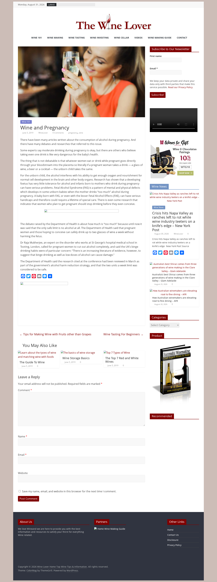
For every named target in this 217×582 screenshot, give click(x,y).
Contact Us (173, 534)
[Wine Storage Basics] (78, 352)
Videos (138, 37)
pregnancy (73, 132)
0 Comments (58, 132)
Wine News (159, 207)
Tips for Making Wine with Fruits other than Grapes (55, 334)
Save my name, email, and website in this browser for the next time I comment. (69, 491)
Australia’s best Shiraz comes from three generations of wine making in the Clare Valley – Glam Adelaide (173, 277)
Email (22, 455)
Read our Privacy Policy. (180, 87)
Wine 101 (36, 37)
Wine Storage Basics (76, 358)
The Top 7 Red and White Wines (122, 359)
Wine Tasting (76, 37)
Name (22, 436)
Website (23, 473)
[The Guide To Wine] (38, 352)
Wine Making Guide (159, 37)
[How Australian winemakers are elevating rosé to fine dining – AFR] (173, 290)
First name (156, 56)
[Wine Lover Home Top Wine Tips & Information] (22, 38)
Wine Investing (99, 37)
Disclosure (172, 539)
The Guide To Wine (32, 362)
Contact (182, 37)
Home (170, 529)
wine (81, 132)
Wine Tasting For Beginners (123, 334)
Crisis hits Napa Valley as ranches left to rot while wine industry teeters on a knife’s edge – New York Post (173, 221)
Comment (25, 390)
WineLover (43, 132)
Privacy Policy (174, 545)
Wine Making (55, 37)
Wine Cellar (121, 37)
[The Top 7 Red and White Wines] (117, 352)
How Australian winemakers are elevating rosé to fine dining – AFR (174, 299)
